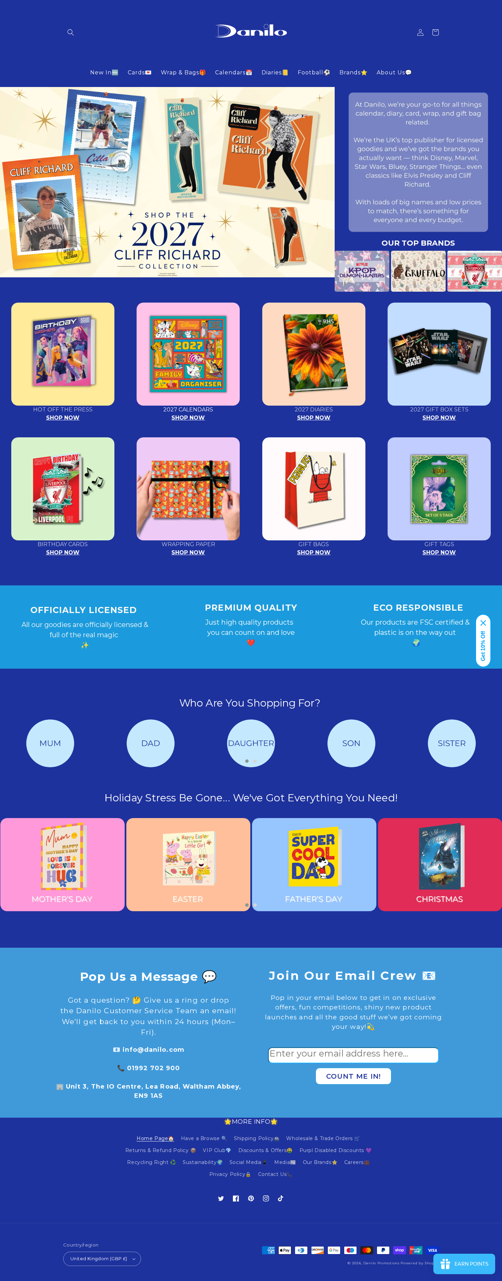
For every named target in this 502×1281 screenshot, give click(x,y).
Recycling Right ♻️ (151, 1162)
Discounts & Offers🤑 (265, 1150)
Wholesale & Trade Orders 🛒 (323, 1138)
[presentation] (324, 271)
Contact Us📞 (275, 1174)
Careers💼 (357, 1162)
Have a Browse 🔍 (204, 1138)
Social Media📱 (248, 1162)
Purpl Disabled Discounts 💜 (335, 1150)
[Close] (483, 623)
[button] (70, 32)
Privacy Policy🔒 (230, 1174)
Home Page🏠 (155, 1138)
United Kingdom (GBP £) (98, 1258)
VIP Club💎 (217, 1150)
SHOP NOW (63, 417)
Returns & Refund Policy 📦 (160, 1150)
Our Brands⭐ (320, 1162)
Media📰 (285, 1162)
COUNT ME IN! (353, 1076)
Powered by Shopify (420, 1263)
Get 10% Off (483, 646)
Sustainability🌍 (203, 1162)
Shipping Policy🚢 (257, 1138)
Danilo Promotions (381, 1263)
